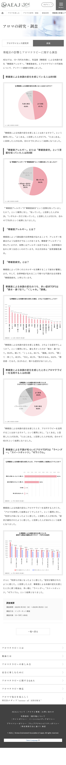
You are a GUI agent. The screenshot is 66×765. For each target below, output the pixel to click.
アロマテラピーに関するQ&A (18, 680)
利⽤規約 (25, 716)
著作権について (38, 716)
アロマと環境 (34, 712)
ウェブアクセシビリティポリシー (44, 723)
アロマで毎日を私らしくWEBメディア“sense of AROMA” (22, 698)
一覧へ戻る (33, 632)
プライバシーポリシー (17, 723)
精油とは (7, 656)
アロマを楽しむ (14, 13)
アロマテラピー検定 (13, 689)
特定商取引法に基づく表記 (34, 726)
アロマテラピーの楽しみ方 (16, 664)
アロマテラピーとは (13, 648)
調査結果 (45, 13)
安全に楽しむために (13, 672)
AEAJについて (18, 712)
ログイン (46, 4)
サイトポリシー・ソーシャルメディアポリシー (34, 719)
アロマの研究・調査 (30, 13)
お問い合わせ (48, 712)
